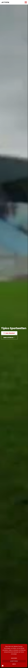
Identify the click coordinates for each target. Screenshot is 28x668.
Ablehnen (14, 658)
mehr (14, 664)
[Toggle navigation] (25, 2)
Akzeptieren (14, 661)
